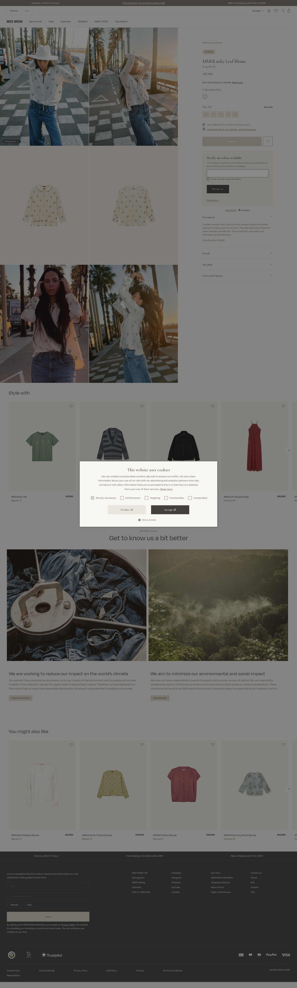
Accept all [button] (170, 509)
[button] (148, 519)
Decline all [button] (127, 509)
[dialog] (148, 494)
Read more (166, 489)
